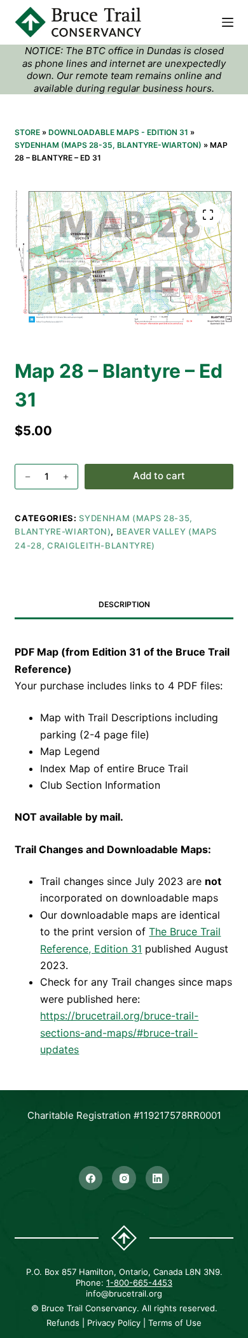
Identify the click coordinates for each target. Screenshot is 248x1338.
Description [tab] (124, 604)
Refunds (62, 1323)
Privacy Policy (114, 1323)
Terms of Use (175, 1323)
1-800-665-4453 (139, 1282)
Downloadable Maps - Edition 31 (118, 132)
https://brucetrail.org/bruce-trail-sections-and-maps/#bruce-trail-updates (119, 1032)
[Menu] (227, 22)
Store (27, 132)
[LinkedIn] (158, 1178)
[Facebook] (91, 1178)
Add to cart (159, 476)
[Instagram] (124, 1178)
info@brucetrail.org (124, 1293)
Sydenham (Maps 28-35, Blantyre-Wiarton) (108, 145)
